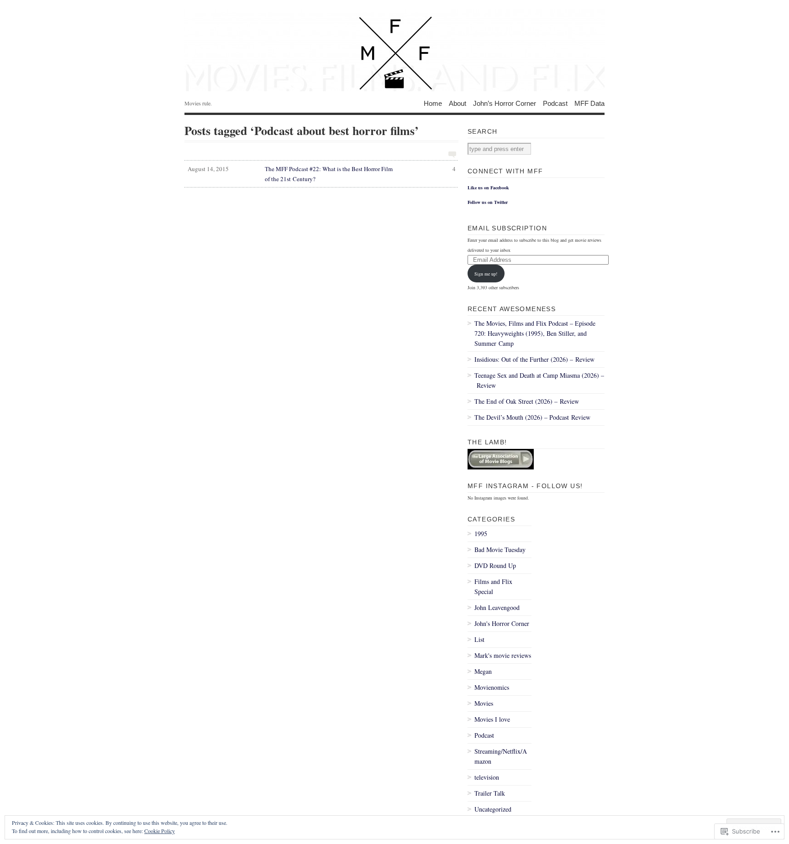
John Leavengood (497, 607)
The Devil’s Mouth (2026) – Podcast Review (532, 417)
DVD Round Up (495, 565)
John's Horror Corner (501, 623)
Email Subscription (507, 228)
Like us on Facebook (488, 187)
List (479, 639)
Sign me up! (485, 274)
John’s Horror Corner (504, 103)
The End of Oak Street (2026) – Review (526, 401)
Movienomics (491, 687)
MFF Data (589, 103)
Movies (483, 703)
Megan (483, 671)
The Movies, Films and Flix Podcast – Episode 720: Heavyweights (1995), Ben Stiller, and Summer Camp (534, 333)
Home (433, 103)
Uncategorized (492, 809)
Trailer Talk (489, 793)
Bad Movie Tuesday (500, 549)
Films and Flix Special (493, 586)
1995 (480, 533)
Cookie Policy (159, 830)
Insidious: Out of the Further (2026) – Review (534, 359)
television (486, 777)
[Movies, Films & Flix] (394, 50)
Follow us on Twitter (488, 202)
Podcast (555, 103)
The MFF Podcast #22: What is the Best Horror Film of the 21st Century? (322, 174)
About (457, 103)
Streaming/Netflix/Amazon (500, 756)
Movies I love (492, 719)
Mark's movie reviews (502, 655)
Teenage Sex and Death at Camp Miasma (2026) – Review (539, 380)
